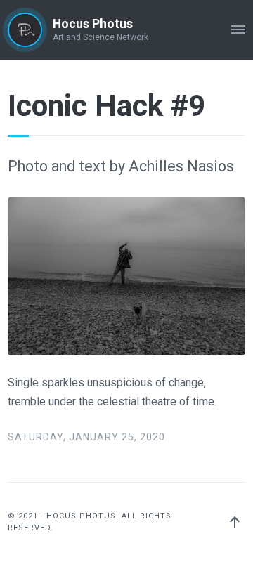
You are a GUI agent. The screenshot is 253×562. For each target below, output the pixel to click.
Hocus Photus (93, 24)
